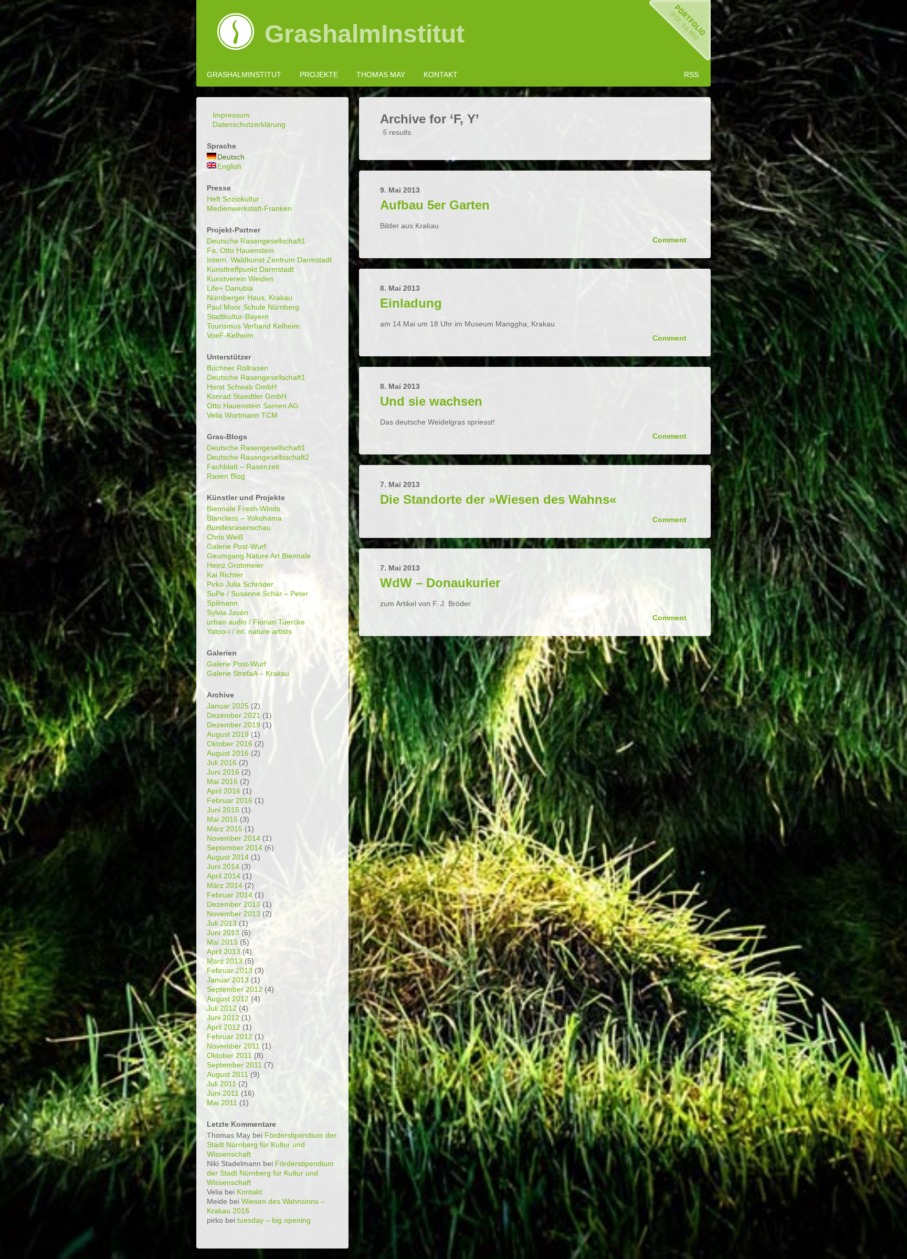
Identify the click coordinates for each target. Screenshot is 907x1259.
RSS (691, 74)
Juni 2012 (223, 1017)
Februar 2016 (229, 800)
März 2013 (224, 961)
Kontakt (441, 74)
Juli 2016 (222, 762)
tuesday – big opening (274, 1220)
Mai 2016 (222, 781)
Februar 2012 (229, 1036)
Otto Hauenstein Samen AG (253, 405)
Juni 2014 (223, 866)
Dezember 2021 (233, 715)
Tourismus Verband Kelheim (253, 326)
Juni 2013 (223, 932)
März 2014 (224, 885)
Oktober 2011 (229, 1055)
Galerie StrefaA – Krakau (248, 673)
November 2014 (233, 838)
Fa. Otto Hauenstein (240, 250)
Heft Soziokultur (233, 199)
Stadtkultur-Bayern (238, 316)
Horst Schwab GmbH (242, 387)
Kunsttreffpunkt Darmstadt (250, 269)
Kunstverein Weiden (240, 278)
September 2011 (234, 1065)
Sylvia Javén (227, 612)
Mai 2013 (222, 942)
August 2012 (228, 998)
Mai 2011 (222, 1102)
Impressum (231, 115)
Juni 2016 (223, 772)
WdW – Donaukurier (440, 583)
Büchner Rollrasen (237, 368)
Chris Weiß (225, 537)
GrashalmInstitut (365, 34)
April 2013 (223, 951)
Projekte (319, 74)
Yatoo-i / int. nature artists (249, 631)
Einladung (411, 303)
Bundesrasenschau (239, 527)
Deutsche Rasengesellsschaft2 (258, 457)
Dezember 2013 (233, 904)
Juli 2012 (222, 1008)
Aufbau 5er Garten (435, 205)
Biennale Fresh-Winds (243, 508)
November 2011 (233, 1046)
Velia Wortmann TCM (242, 415)
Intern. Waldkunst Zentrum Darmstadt (269, 260)
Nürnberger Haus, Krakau (249, 297)
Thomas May (380, 74)
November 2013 (233, 913)
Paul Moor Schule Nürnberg (253, 307)
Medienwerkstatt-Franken (249, 208)
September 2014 (234, 847)
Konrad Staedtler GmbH (247, 396)
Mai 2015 (222, 819)
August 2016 (228, 753)
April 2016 (223, 791)
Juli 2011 (221, 1084)
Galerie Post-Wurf (236, 546)
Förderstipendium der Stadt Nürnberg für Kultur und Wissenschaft (271, 1144)
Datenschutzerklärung (249, 124)
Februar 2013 (229, 970)
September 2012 (234, 989)
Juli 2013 (222, 923)
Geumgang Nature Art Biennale (259, 556)
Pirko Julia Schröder (240, 584)
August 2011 (227, 1074)
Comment (670, 240)
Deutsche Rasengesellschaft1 (256, 241)
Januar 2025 (228, 706)
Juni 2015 (223, 810)
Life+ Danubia (230, 288)
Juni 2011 (223, 1093)
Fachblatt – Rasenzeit (243, 466)
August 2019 (228, 734)
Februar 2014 (229, 895)
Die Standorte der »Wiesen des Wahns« (498, 499)
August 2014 (228, 857)
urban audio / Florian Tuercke (256, 622)
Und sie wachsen (431, 401)
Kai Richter (225, 574)
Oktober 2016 (229, 743)
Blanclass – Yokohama (244, 518)
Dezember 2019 (233, 725)
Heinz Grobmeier (235, 565)
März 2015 (224, 828)
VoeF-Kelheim (230, 335)
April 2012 (223, 1027)
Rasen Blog (226, 476)
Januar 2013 (228, 980)
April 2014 (223, 876)
